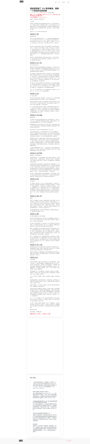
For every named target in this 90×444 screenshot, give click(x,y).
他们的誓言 (35, 424)
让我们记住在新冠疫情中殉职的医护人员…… (42, 413)
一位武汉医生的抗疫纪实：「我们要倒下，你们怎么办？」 (45, 382)
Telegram (63, 2)
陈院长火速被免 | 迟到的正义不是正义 (41, 391)
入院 (47, 12)
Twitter (68, 2)
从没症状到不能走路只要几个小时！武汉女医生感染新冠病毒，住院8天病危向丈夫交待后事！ (45, 402)
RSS (59, 2)
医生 (43, 12)
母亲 (40, 12)
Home (56, 2)
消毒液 (45, 12)
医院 (41, 12)
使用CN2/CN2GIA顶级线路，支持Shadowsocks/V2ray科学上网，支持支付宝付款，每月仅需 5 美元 (45, 15)
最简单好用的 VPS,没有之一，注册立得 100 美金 (40, 313)
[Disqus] (45, 334)
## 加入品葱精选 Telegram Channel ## (38, 17)
